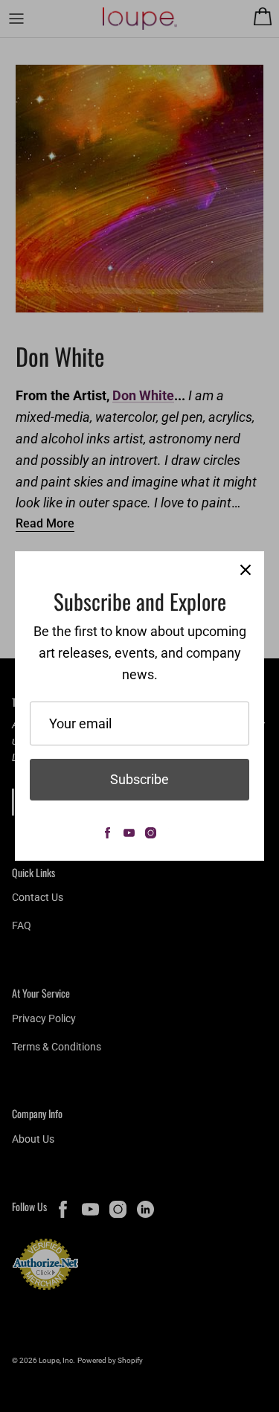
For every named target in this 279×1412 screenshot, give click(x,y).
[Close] (245, 569)
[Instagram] (150, 832)
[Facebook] (107, 832)
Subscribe (139, 779)
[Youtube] (129, 832)
